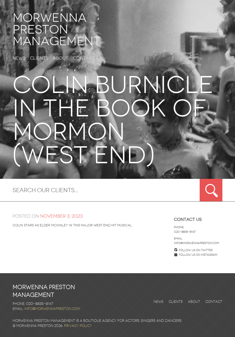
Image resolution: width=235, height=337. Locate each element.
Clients (39, 58)
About (60, 58)
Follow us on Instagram (198, 254)
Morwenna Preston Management (57, 29)
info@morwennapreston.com (196, 243)
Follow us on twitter (196, 250)
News (19, 58)
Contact (84, 58)
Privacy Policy (78, 326)
